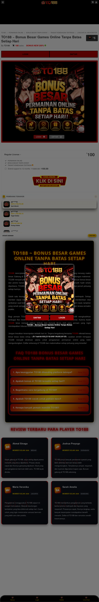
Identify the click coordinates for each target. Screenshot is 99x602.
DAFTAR (37, 317)
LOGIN (62, 317)
